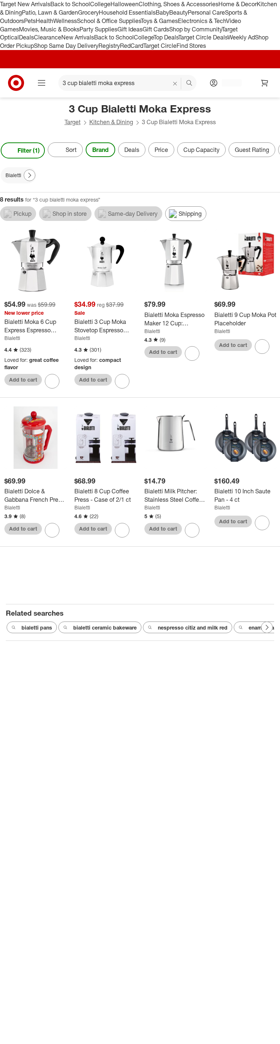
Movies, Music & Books (49, 29)
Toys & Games (159, 20)
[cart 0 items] (265, 83)
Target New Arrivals (25, 4)
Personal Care (206, 12)
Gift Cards (156, 29)
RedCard (131, 45)
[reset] (175, 83)
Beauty (178, 12)
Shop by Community (195, 29)
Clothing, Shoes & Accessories (178, 4)
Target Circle (159, 45)
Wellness (65, 20)
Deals (26, 37)
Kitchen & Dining (111, 122)
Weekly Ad (241, 37)
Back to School (70, 4)
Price (161, 149)
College (100, 4)
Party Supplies (98, 29)
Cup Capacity (201, 149)
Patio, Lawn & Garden (50, 12)
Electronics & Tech (202, 20)
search (190, 83)
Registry (109, 45)
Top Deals (165, 37)
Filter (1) (29, 150)
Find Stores (191, 45)
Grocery (88, 12)
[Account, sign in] (228, 83)
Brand (100, 149)
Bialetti (12, 338)
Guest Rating (252, 149)
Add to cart (23, 379)
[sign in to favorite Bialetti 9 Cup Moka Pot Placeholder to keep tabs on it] (262, 346)
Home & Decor (237, 4)
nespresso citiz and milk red (193, 627)
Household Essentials (127, 12)
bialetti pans (37, 627)
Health (44, 20)
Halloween (124, 4)
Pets (30, 20)
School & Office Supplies (109, 20)
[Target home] (16, 83)
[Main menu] (42, 83)
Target (73, 122)
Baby (162, 12)
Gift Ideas (130, 29)
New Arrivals (77, 37)
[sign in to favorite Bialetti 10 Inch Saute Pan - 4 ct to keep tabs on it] (262, 523)
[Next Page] (273, 150)
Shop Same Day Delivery (66, 45)
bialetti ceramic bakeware (105, 627)
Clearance (47, 37)
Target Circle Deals (203, 37)
